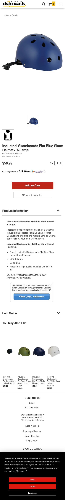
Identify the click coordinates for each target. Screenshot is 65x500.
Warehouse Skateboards (18, 277)
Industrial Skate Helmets (29, 274)
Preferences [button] (21, 471)
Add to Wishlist (34, 195)
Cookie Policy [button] (21, 468)
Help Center (31, 440)
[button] (32, 171)
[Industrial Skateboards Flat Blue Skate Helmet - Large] (39, 358)
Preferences (32, 493)
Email (31, 402)
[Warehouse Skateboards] (16, 4)
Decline (32, 486)
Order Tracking (32, 435)
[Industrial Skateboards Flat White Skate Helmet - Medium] (53, 358)
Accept (32, 480)
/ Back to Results (11, 15)
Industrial (26, 255)
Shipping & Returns (32, 431)
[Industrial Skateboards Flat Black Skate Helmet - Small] (9, 358)
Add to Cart (32, 185)
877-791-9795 (32, 407)
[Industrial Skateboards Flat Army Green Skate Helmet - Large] (24, 358)
